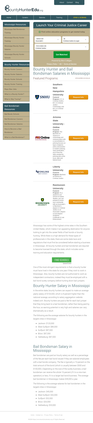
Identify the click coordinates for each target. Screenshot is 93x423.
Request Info (78, 97)
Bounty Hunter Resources (16, 64)
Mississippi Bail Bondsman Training (14, 31)
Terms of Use (58, 415)
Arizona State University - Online (59, 122)
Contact (70, 2)
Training (59, 17)
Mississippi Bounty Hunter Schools (14, 56)
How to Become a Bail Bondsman (12, 130)
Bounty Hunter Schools (13, 79)
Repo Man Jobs (10, 89)
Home (9, 17)
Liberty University (58, 168)
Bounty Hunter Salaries (13, 74)
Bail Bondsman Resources (11, 108)
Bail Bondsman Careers (13, 119)
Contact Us (39, 415)
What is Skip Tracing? (12, 99)
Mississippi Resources (15, 24)
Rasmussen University (59, 187)
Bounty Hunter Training (13, 84)
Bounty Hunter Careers (13, 69)
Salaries (42, 17)
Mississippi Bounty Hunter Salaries (14, 47)
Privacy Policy (48, 415)
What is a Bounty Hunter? (14, 94)
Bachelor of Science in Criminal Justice (59, 176)
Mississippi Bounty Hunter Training (14, 39)
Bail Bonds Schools (11, 114)
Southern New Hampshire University (58, 89)
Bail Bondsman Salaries (13, 124)
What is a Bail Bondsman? (14, 137)
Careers (25, 17)
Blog (77, 2)
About (61, 2)
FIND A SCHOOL (79, 17)
